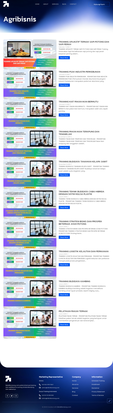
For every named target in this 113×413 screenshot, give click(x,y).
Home (37, 4)
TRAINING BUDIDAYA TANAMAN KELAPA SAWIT (83, 161)
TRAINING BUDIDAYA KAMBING (74, 281)
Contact (73, 4)
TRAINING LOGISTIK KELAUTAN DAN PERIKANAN (83, 251)
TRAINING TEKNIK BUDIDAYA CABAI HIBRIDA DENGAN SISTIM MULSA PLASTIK (81, 192)
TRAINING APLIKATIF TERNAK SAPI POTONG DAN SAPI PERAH (84, 43)
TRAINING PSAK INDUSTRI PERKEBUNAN (79, 71)
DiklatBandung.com (64, 407)
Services (55, 4)
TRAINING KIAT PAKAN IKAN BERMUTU (78, 101)
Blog (64, 4)
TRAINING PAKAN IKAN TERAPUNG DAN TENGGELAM (79, 132)
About (45, 4)
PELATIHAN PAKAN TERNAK (73, 311)
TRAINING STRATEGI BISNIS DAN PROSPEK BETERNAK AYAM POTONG (80, 222)
